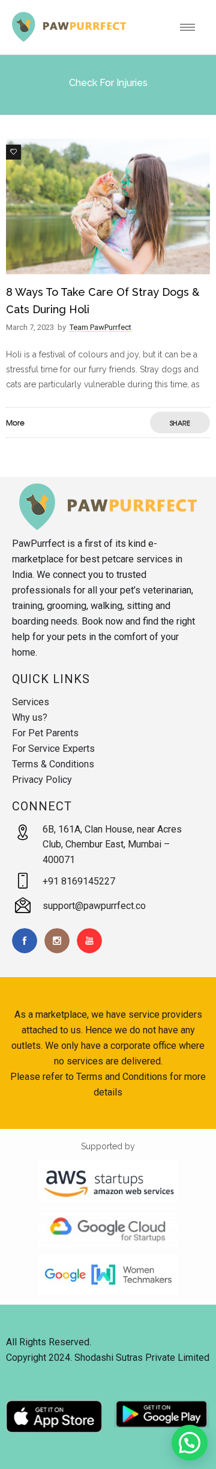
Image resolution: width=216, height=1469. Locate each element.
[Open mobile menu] (192, 27)
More (15, 422)
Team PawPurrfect (100, 327)
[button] (190, 1443)
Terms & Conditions (53, 764)
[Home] (69, 39)
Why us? (29, 717)
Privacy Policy (42, 779)
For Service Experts (53, 748)
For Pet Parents (45, 733)
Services (30, 702)
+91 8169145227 (79, 881)
